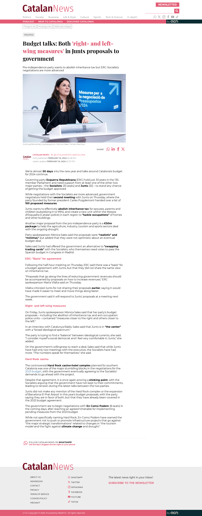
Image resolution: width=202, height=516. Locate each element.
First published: (40, 158)
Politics (27, 17)
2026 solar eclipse (62, 26)
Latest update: (40, 161)
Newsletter (167, 4)
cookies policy (38, 498)
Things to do (30, 26)
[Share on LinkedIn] (113, 149)
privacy (34, 490)
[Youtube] (172, 17)
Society (40, 17)
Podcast (28, 21)
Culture (84, 17)
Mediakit (35, 502)
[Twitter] (159, 17)
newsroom (36, 481)
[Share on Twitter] (123, 149)
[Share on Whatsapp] (108, 149)
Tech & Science (114, 17)
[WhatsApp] (155, 17)
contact (35, 485)
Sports (97, 17)
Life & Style (69, 17)
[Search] (176, 11)
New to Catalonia (50, 21)
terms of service (39, 494)
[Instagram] (164, 17)
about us (35, 477)
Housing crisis (45, 26)
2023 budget (33, 371)
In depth (132, 17)
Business (53, 17)
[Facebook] (168, 17)
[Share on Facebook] (118, 149)
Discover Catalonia (80, 21)
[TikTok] (177, 17)
